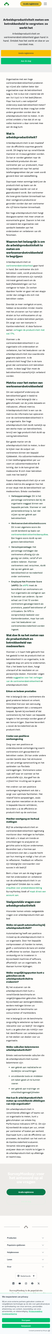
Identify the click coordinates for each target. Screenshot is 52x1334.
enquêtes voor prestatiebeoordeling (24, 887)
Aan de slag (26, 61)
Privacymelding (35, 1311)
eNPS (25, 585)
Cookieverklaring (9, 1314)
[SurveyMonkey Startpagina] (6, 4)
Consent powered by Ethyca (38, 1330)
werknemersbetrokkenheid (19, 265)
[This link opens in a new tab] (13, 1283)
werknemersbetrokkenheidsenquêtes (29, 534)
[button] (26, 1237)
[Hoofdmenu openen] (45, 3)
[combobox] (26, 1276)
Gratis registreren (30, 4)
